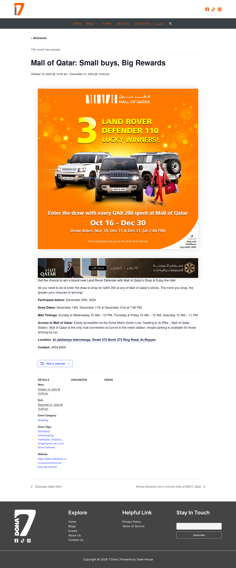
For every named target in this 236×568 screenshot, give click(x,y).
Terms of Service (133, 526)
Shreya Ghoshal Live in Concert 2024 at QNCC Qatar (169, 486)
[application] (95, 23)
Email (179, 520)
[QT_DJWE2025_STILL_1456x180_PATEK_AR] (118, 268)
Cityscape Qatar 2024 (48, 486)
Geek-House (144, 559)
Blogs (90, 23)
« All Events (38, 38)
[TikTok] (213, 9)
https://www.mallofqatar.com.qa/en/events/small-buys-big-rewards (52, 462)
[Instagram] (220, 9)
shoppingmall (45, 443)
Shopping (43, 420)
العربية (159, 23)
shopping (56, 439)
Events (107, 23)
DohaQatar (44, 431)
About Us (123, 23)
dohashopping (45, 435)
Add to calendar (55, 363)
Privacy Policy (131, 521)
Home (77, 23)
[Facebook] (207, 9)
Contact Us (142, 23)
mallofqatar (44, 439)
